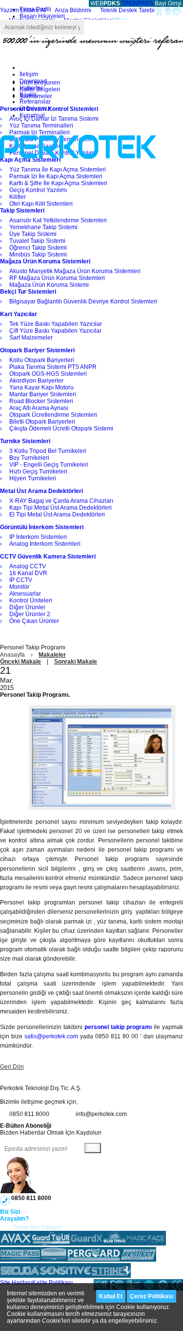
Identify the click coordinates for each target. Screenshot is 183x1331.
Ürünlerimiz (35, 108)
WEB (104, 3)
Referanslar (35, 101)
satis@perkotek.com (51, 1036)
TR (125, 3)
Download (33, 81)
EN (133, 3)
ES (149, 3)
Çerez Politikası (151, 1296)
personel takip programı (118, 1027)
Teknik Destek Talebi (127, 10)
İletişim (29, 74)
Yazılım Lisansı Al (23, 10)
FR (141, 3)
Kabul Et (110, 1296)
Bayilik (28, 94)
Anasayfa (12, 654)
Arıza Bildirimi (73, 10)
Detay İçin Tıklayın (37, 1227)
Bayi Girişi (168, 3)
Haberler (31, 88)
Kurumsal (32, 115)
